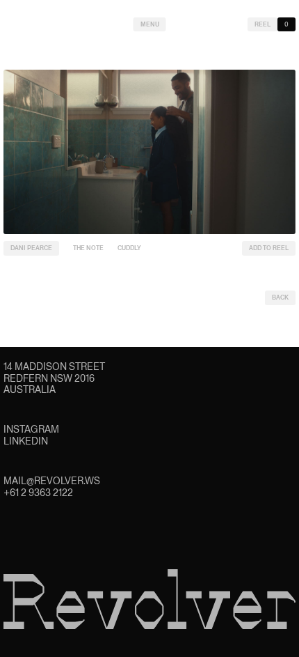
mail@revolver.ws (51, 481)
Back (280, 297)
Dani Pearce (31, 248)
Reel (262, 24)
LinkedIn (25, 441)
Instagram (31, 429)
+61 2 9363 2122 (38, 493)
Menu (149, 24)
